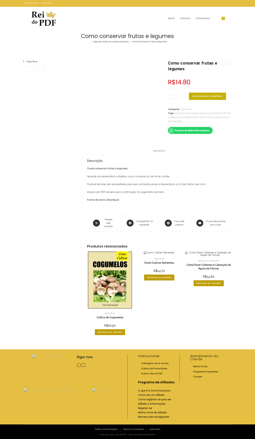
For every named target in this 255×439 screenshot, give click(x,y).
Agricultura (186, 109)
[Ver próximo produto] (229, 62)
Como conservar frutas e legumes (149, 41)
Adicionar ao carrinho (207, 96)
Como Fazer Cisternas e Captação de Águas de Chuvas (208, 266)
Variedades (214, 260)
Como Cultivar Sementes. (159, 262)
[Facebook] (28, 71)
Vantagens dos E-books (155, 363)
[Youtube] (50, 71)
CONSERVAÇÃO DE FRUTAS (196, 117)
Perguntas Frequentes (205, 371)
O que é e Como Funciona (154, 390)
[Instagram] (39, 71)
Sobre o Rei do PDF (151, 373)
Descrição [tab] (159, 151)
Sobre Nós (155, 429)
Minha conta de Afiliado (152, 412)
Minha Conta (31, 3)
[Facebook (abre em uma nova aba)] (227, 3)
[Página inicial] (89, 41)
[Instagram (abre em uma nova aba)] (230, 3)
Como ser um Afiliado (151, 395)
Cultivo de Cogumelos (110, 317)
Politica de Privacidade (154, 368)
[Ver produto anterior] (223, 62)
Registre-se (145, 408)
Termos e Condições (133, 429)
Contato (46, 3)
